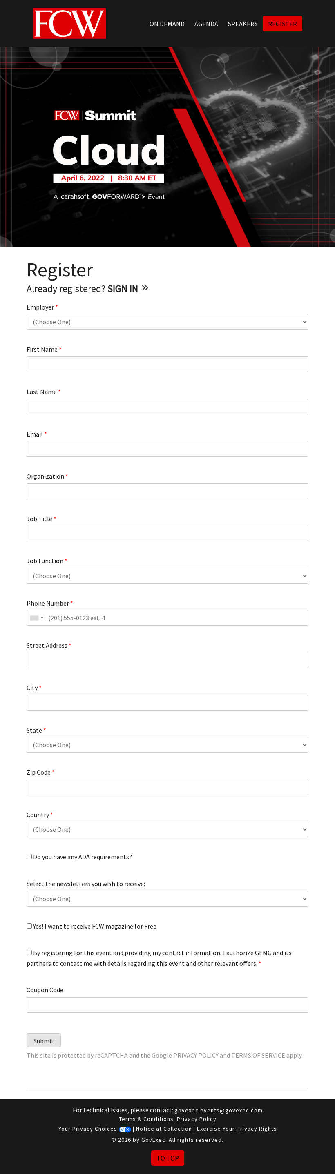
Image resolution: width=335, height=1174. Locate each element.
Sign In (123, 288)
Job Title (41, 519)
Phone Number (50, 603)
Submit (44, 1041)
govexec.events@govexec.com (218, 1110)
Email (37, 434)
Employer (42, 307)
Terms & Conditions (146, 1119)
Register (282, 24)
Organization (47, 476)
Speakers (243, 24)
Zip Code (41, 772)
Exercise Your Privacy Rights (237, 1128)
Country (40, 815)
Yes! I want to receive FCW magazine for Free (94, 926)
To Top (167, 1158)
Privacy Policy (196, 1055)
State (36, 730)
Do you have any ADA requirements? (82, 857)
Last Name (44, 392)
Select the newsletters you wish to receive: (86, 884)
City (34, 688)
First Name (44, 349)
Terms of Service (258, 1055)
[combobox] (36, 617)
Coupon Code (45, 990)
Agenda (206, 24)
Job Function (47, 561)
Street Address (49, 645)
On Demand (167, 24)
